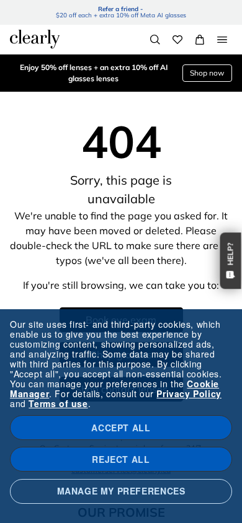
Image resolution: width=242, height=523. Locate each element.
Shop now (207, 72)
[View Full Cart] (200, 40)
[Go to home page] (35, 39)
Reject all (121, 459)
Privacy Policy (188, 393)
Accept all (120, 427)
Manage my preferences (121, 491)
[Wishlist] (177, 40)
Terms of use (58, 403)
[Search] (155, 40)
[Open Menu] (222, 40)
